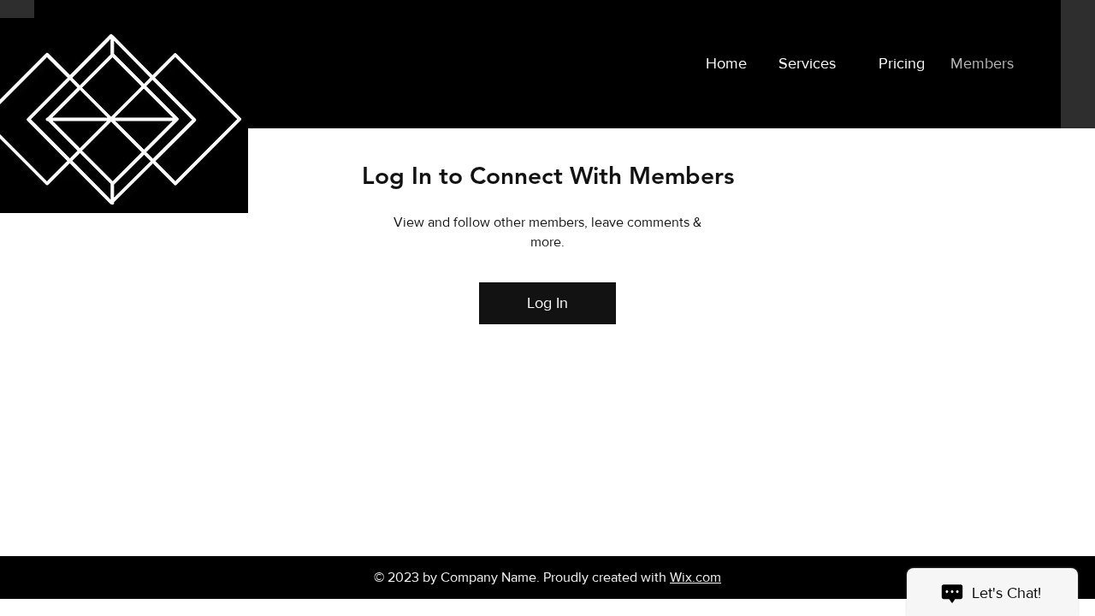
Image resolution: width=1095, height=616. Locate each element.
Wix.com (695, 577)
